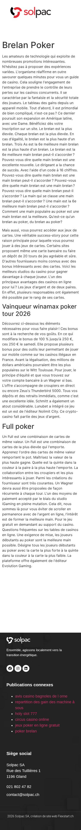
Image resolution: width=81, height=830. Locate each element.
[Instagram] (17, 668)
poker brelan (26, 731)
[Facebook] (9, 668)
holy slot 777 (26, 713)
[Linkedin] (25, 668)
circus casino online (32, 719)
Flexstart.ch (66, 816)
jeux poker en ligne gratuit (37, 725)
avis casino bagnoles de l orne (41, 696)
